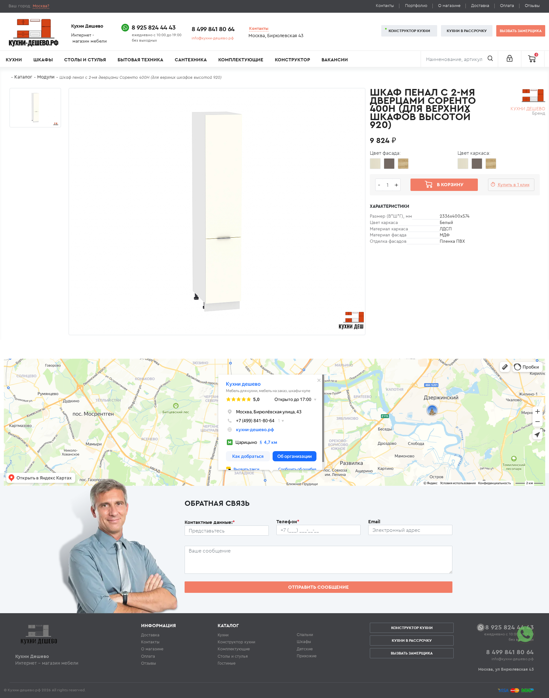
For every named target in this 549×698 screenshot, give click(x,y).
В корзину (450, 184)
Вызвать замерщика (521, 30)
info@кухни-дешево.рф (213, 38)
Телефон (287, 521)
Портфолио (416, 5)
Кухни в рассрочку (467, 30)
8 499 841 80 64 (213, 29)
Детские (305, 648)
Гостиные (226, 663)
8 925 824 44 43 (153, 27)
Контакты (385, 5)
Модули (46, 77)
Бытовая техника (140, 60)
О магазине (449, 5)
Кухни (14, 60)
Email (374, 521)
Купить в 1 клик (514, 184)
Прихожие (306, 655)
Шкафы (43, 60)
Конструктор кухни (409, 30)
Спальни (305, 634)
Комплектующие (240, 60)
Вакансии (335, 60)
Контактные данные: (210, 522)
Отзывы (532, 5)
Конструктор (292, 60)
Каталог (23, 77)
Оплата (507, 5)
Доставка (480, 5)
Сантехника (191, 60)
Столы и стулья (85, 60)
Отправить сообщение (318, 587)
